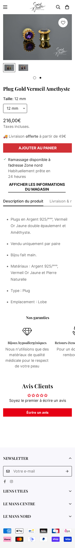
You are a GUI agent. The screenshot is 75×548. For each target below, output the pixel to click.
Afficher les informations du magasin (37, 186)
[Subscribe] (67, 471)
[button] (67, 7)
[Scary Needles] (37, 7)
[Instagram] (11, 481)
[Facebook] (4, 481)
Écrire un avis (37, 412)
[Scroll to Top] (67, 526)
